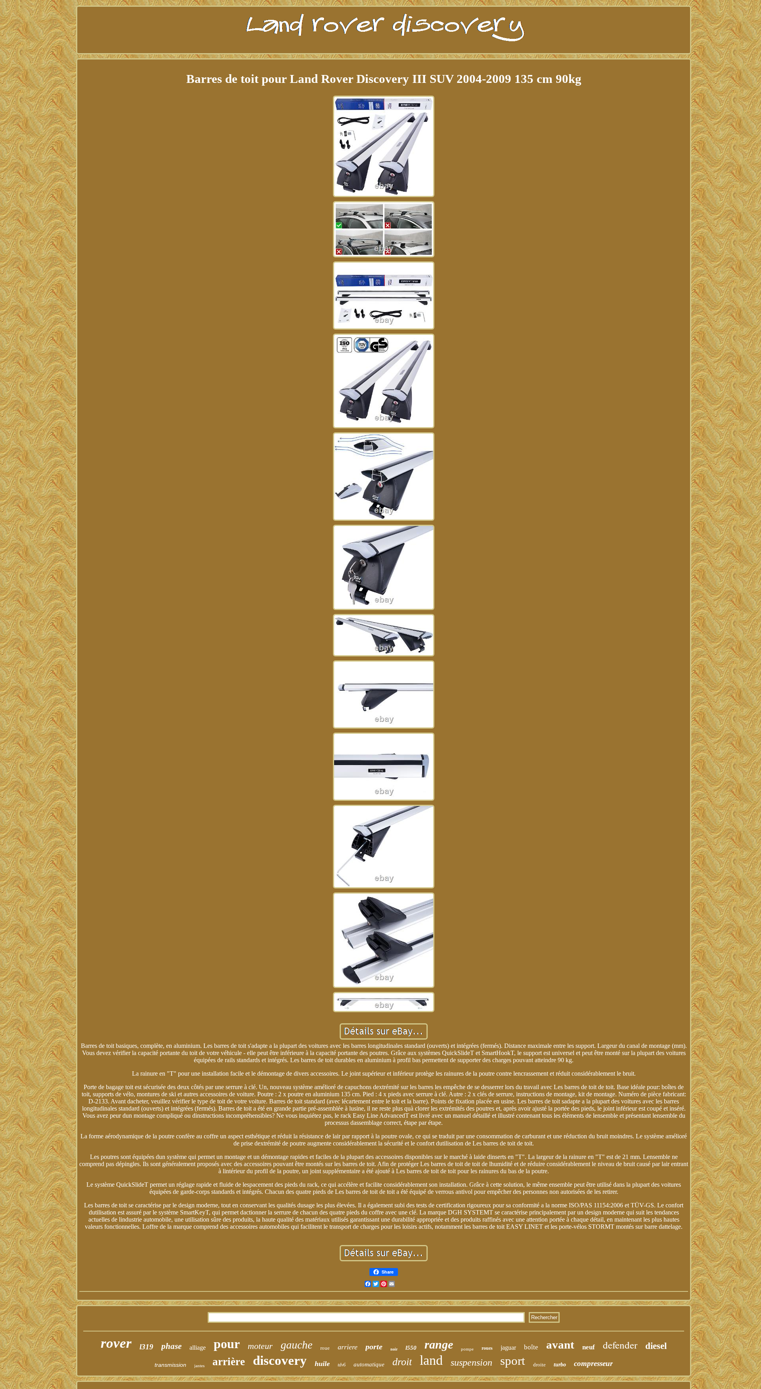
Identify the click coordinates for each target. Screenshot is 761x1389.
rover (116, 1343)
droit (402, 1362)
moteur (260, 1346)
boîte (531, 1347)
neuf (588, 1347)
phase (171, 1346)
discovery (280, 1360)
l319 (146, 1347)
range (438, 1344)
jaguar (508, 1347)
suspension (471, 1362)
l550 (411, 1348)
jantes (199, 1365)
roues (487, 1348)
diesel (656, 1346)
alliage (197, 1347)
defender (620, 1344)
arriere (348, 1347)
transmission (170, 1365)
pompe (467, 1349)
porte (373, 1346)
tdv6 (342, 1365)
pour (227, 1344)
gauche (296, 1345)
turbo (560, 1365)
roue (325, 1348)
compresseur (593, 1363)
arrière (228, 1362)
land (431, 1360)
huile (322, 1364)
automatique (369, 1364)
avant (560, 1344)
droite (539, 1365)
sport (512, 1361)
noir (394, 1349)
